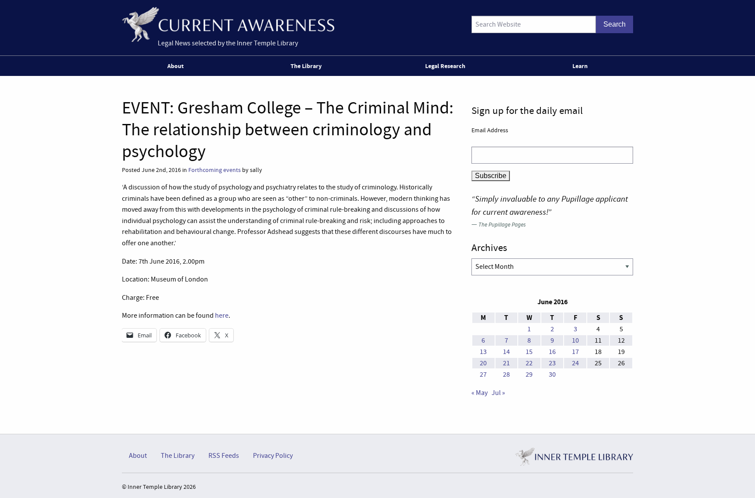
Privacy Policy (273, 455)
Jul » (498, 392)
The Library (306, 66)
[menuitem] (177, 66)
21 (506, 363)
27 (483, 374)
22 (529, 363)
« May (479, 392)
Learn (580, 66)
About (175, 66)
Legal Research (445, 66)
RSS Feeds (223, 455)
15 (529, 351)
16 (552, 351)
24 (575, 363)
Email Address (489, 130)
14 (506, 351)
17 (575, 351)
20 (483, 363)
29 (529, 374)
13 (483, 351)
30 (552, 374)
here (222, 315)
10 (575, 340)
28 (506, 374)
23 (552, 363)
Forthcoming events (214, 170)
